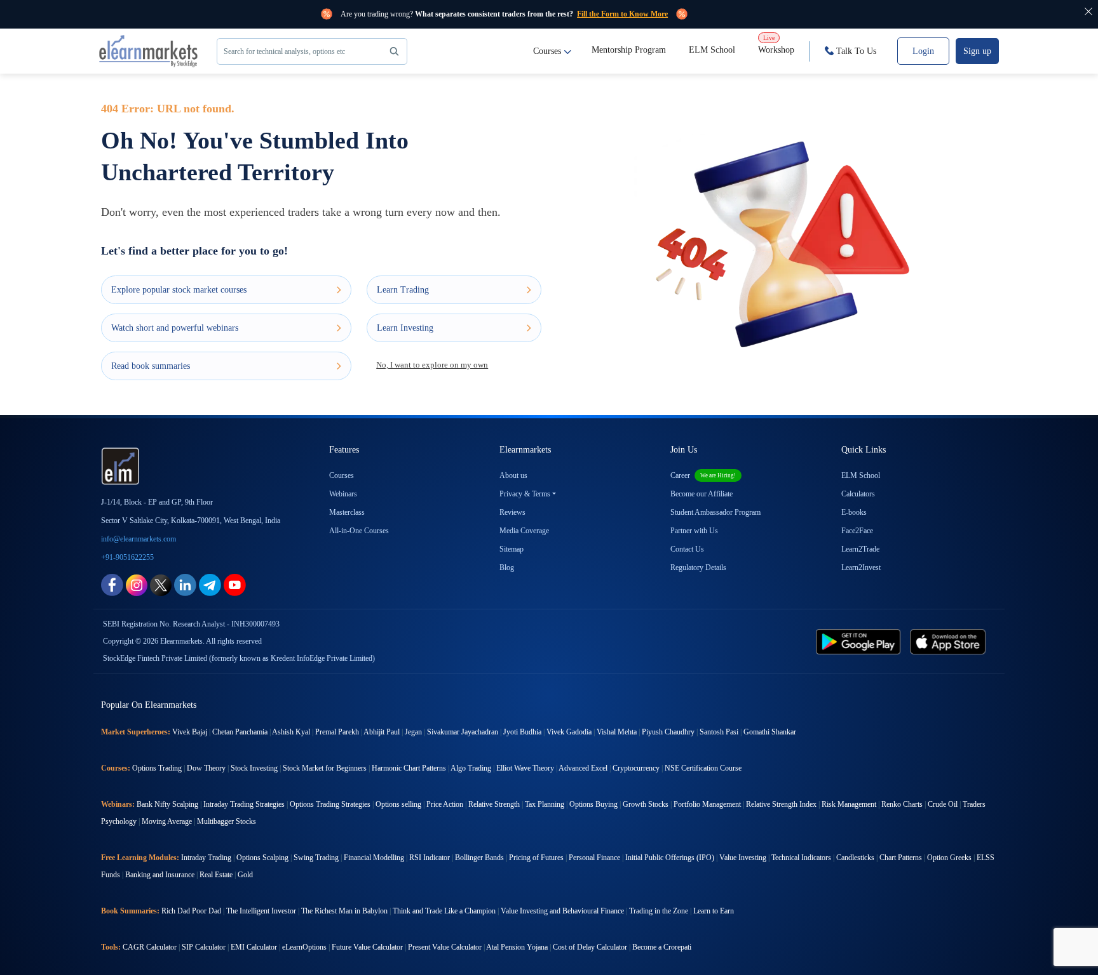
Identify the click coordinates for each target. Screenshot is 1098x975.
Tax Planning (544, 804)
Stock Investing (254, 768)
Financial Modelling (374, 857)
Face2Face (857, 530)
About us (513, 475)
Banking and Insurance (159, 874)
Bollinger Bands (479, 857)
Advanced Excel (583, 768)
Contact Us (687, 549)
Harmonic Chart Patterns (409, 768)
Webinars (343, 493)
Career (703, 475)
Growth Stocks (645, 804)
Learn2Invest (861, 567)
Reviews (512, 512)
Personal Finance (594, 857)
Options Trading (157, 768)
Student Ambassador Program (715, 512)
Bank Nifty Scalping (167, 804)
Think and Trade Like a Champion (444, 910)
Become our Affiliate (701, 493)
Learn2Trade (860, 549)
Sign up (977, 51)
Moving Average (167, 821)
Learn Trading (403, 290)
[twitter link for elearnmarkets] (161, 584)
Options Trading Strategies (330, 804)
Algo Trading (471, 768)
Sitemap (511, 549)
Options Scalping (262, 857)
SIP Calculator (204, 947)
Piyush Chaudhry (668, 731)
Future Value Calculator (367, 947)
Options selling (398, 804)
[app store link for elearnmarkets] (950, 641)
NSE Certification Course (703, 768)
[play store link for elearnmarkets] (860, 641)
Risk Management (849, 804)
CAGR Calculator (150, 947)
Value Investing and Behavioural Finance (562, 910)
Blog (506, 567)
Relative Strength (494, 804)
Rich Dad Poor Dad (191, 910)
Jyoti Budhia (522, 731)
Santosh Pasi (719, 731)
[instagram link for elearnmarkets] (136, 584)
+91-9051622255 (127, 557)
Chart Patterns (900, 857)
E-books (854, 512)
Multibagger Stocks (226, 821)
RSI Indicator (429, 857)
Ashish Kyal (291, 731)
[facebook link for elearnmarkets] (112, 584)
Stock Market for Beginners (325, 768)
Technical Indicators (801, 857)
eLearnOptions (304, 947)
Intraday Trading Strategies (244, 804)
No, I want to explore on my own (432, 364)
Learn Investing (405, 328)
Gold (245, 874)
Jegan (413, 731)
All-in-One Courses (359, 530)
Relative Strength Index (781, 804)
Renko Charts (902, 804)
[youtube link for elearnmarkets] (235, 584)
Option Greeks (949, 857)
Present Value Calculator (445, 947)
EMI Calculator (254, 947)
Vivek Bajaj (189, 731)
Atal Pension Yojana (517, 947)
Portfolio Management (707, 804)
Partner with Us (694, 530)
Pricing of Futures (536, 857)
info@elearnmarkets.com (138, 538)
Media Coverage (524, 530)
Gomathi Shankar (769, 731)
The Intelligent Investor (261, 910)
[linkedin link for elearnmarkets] (185, 584)
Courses (547, 51)
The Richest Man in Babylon (344, 910)
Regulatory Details (698, 567)
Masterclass (347, 512)
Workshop (776, 44)
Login (923, 51)
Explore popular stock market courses (179, 290)
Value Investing (742, 857)
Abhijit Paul (381, 731)
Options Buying (593, 804)
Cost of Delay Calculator (590, 947)
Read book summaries (150, 366)
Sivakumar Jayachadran (462, 731)
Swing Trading (316, 857)
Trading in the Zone (658, 910)
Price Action (444, 804)
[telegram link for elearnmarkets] (210, 584)
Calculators (858, 493)
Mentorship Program (629, 50)
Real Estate (216, 874)
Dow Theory (206, 768)
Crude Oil (943, 804)
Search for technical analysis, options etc (284, 51)
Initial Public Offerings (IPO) (669, 857)
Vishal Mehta (617, 731)
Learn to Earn (713, 910)
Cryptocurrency (636, 768)
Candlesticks (855, 857)
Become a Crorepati (661, 947)
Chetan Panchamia (240, 731)
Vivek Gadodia (569, 731)
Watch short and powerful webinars (174, 328)
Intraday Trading (206, 857)
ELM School (712, 50)
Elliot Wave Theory (525, 768)
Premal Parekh (337, 731)
